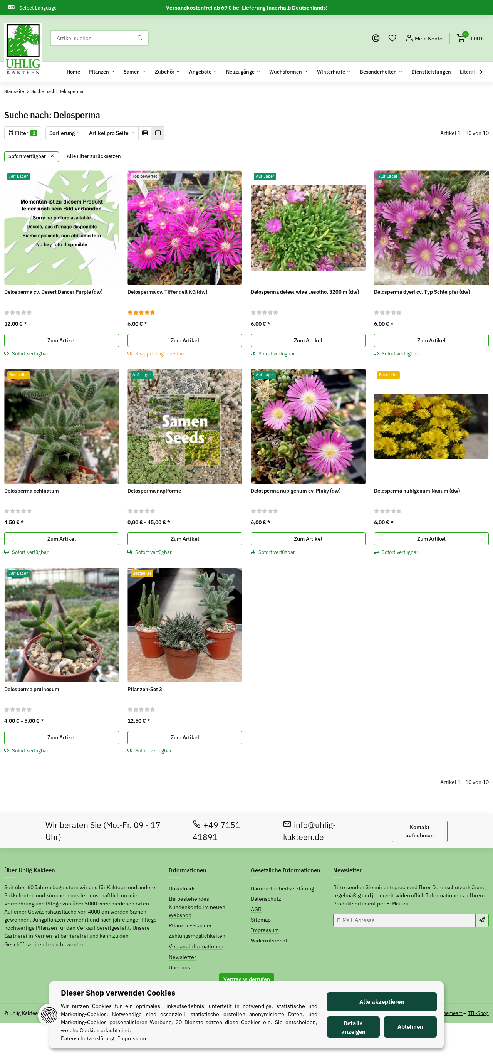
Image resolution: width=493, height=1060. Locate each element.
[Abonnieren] (482, 920)
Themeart (452, 1013)
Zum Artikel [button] (61, 340)
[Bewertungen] (18, 312)
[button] (392, 38)
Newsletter (182, 957)
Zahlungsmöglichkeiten (197, 935)
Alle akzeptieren (381, 1001)
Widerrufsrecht (269, 940)
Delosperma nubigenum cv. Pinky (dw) (295, 490)
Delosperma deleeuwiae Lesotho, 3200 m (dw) (305, 291)
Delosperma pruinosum (31, 689)
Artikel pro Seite (109, 133)
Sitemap (261, 919)
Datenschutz (266, 898)
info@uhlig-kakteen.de (309, 831)
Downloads (182, 888)
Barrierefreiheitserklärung (282, 888)
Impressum (265, 930)
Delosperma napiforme (154, 490)
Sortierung (62, 133)
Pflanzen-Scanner (190, 925)
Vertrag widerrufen (246, 979)
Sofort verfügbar (27, 156)
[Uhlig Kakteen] (23, 49)
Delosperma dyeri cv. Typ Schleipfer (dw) (422, 291)
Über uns (179, 967)
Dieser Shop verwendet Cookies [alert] (118, 993)
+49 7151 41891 (217, 831)
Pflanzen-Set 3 (144, 689)
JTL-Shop (478, 1013)
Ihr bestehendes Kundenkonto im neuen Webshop (197, 907)
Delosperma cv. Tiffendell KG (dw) (167, 291)
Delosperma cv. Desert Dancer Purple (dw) (53, 291)
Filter (24, 133)
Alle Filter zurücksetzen (94, 156)
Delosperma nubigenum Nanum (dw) (417, 490)
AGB (256, 909)
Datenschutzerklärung (458, 887)
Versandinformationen (196, 946)
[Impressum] (375, 38)
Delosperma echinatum (31, 490)
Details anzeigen (353, 1028)
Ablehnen (410, 1026)
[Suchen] (140, 38)
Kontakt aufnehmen (420, 831)
